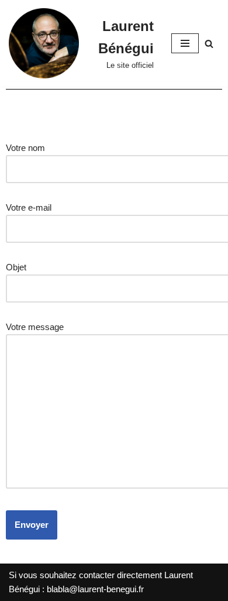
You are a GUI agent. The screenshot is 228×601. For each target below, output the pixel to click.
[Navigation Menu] (185, 43)
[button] (209, 43)
